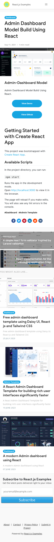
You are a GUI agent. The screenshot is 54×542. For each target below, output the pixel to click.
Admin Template (28, 212)
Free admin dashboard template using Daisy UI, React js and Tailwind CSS (26, 321)
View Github (27, 114)
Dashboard (10, 17)
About (7, 524)
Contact (17, 524)
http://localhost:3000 (23, 190)
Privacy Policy (31, 524)
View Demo (27, 103)
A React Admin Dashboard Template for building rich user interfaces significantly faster (26, 391)
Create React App (14, 154)
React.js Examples (21, 4)
